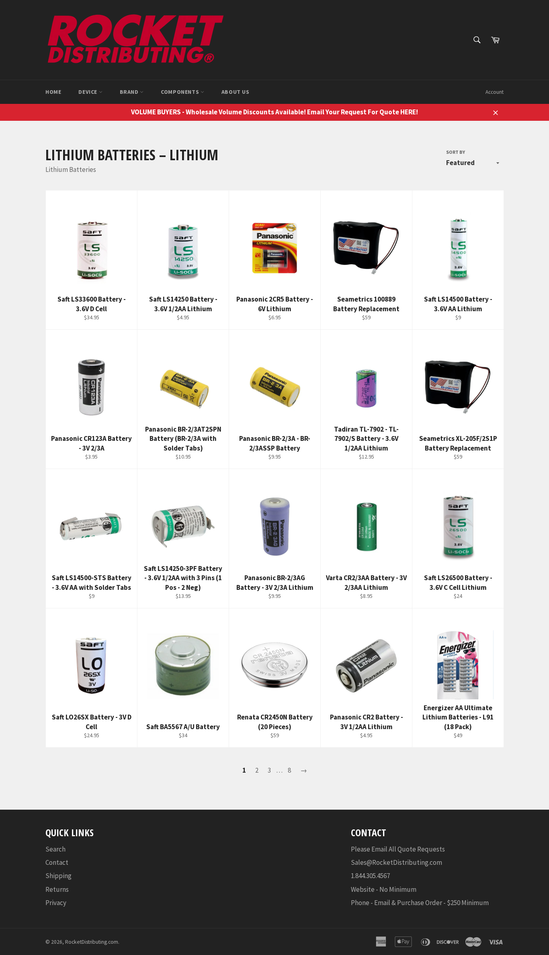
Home (53, 91)
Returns (57, 889)
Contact (56, 862)
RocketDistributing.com (91, 941)
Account (494, 92)
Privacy (55, 902)
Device (88, 91)
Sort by (455, 152)
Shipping (58, 875)
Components (181, 91)
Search (55, 849)
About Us (235, 91)
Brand (130, 91)
